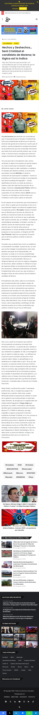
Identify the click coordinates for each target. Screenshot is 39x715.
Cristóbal (29, 465)
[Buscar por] (37, 20)
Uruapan (23, 670)
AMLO (12, 657)
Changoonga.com (19, 694)
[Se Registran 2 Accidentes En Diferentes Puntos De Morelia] (19, 630)
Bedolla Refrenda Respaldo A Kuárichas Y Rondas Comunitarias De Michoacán (25, 564)
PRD (32, 667)
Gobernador (27, 469)
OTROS (16, 43)
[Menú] (2, 20)
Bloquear (15, 8)
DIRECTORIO (14, 697)
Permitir (23, 8)
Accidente (5, 657)
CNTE (19, 660)
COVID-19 (5, 663)
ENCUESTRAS (13, 469)
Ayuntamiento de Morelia (9, 660)
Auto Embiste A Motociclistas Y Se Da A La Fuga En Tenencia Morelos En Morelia (25, 573)
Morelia (13, 667)
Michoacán (8, 473)
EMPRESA (7, 697)
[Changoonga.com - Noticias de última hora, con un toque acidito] (7, 19)
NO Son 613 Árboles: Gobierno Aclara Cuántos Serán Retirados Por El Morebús (24, 582)
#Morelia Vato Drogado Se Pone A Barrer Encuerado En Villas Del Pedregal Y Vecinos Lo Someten (25, 544)
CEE (20, 465)
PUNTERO (31, 473)
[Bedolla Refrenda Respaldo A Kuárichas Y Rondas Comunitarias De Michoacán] (7, 564)
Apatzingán (19, 657)
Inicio (5, 39)
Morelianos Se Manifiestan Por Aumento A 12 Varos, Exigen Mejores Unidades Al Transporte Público (24, 554)
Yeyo (31, 477)
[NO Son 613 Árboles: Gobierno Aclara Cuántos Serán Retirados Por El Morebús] (7, 582)
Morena (20, 473)
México (26, 667)
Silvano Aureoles (6, 670)
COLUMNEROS (12, 39)
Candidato (10, 465)
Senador (9, 477)
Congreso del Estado (29, 660)
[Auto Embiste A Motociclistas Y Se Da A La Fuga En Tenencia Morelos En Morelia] (7, 573)
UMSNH (16, 670)
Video (29, 670)
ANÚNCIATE (23, 697)
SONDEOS (21, 477)
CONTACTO (31, 697)
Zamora (4, 673)
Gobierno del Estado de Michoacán (20, 663)
